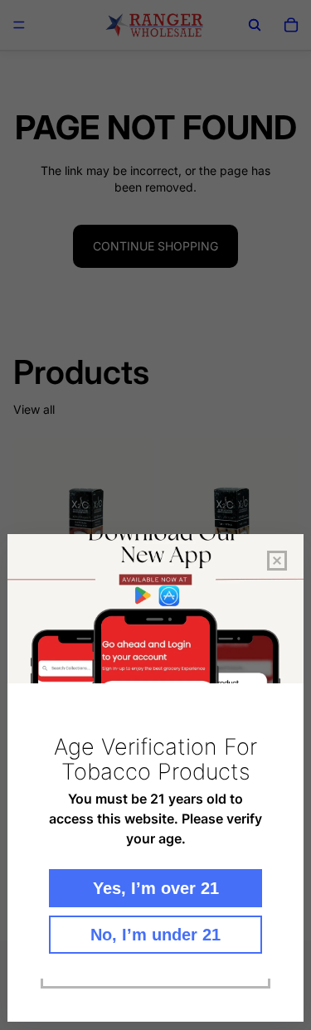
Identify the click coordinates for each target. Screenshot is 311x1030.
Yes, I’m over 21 (156, 888)
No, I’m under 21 (155, 935)
